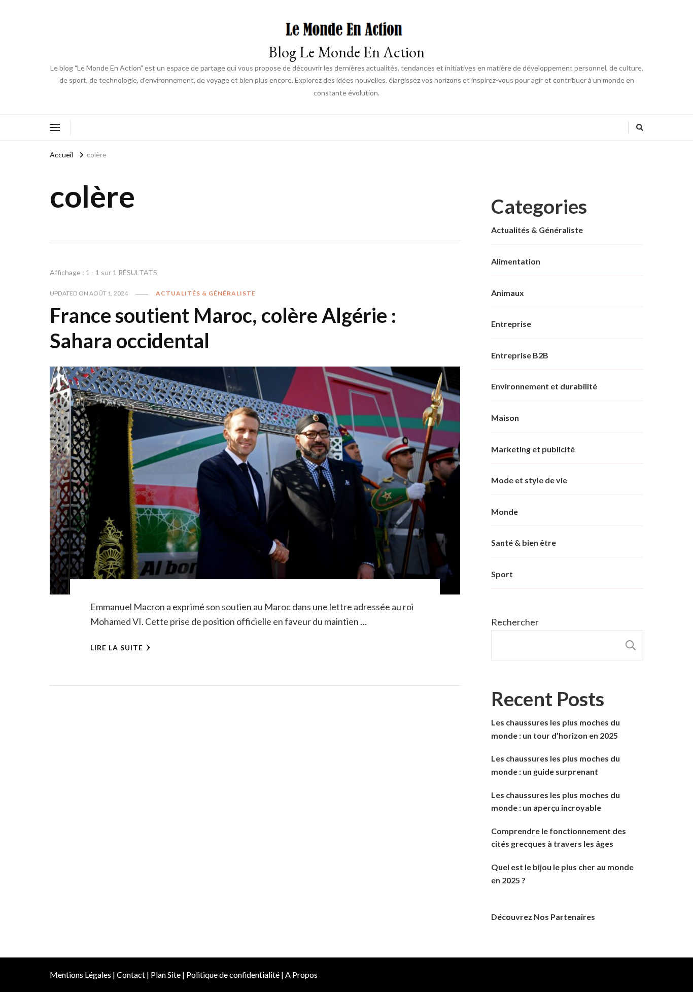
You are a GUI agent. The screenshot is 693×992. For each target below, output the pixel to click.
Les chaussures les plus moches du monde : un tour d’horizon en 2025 (555, 728)
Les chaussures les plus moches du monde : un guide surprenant (555, 764)
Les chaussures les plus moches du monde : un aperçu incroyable (555, 801)
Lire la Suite (116, 647)
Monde (504, 511)
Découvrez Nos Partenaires (543, 916)
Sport (502, 574)
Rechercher (515, 621)
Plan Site (166, 974)
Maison (505, 417)
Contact (131, 974)
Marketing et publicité (533, 449)
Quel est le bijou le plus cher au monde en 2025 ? (562, 873)
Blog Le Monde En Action (346, 52)
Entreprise (511, 323)
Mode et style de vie (529, 480)
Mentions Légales (80, 974)
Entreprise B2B (519, 355)
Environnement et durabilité (544, 386)
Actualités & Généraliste (206, 293)
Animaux (507, 292)
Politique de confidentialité (233, 974)
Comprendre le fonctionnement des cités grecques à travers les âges (558, 837)
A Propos (301, 974)
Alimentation (515, 261)
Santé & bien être (523, 542)
